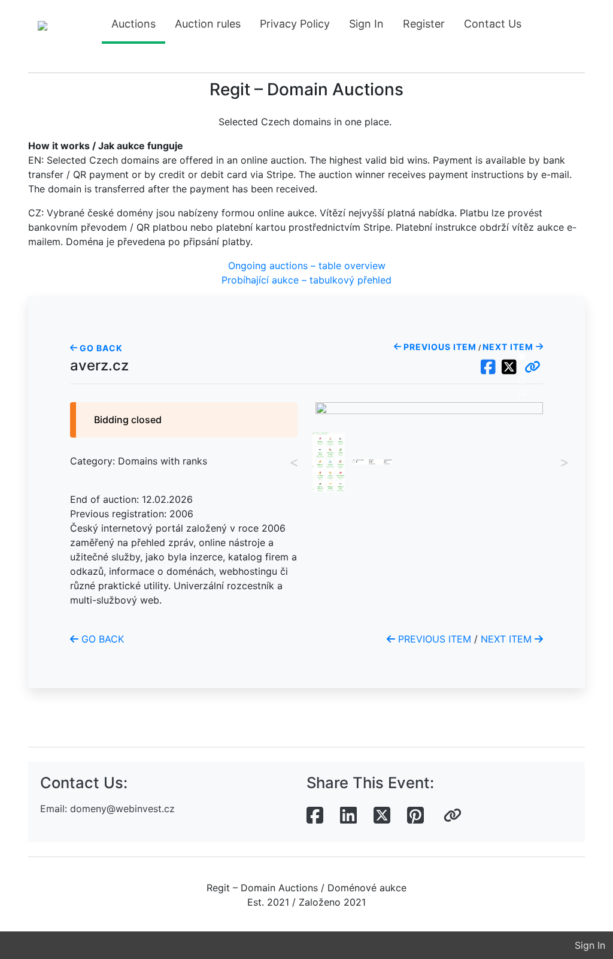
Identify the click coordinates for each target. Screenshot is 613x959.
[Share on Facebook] (314, 815)
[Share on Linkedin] (348, 815)
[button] (532, 367)
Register (424, 23)
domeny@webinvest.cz (122, 809)
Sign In (366, 23)
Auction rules (208, 23)
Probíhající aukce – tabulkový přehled (306, 280)
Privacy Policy (295, 23)
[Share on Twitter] (382, 815)
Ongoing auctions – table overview (307, 266)
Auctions (133, 23)
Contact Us (492, 23)
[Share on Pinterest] (415, 815)
